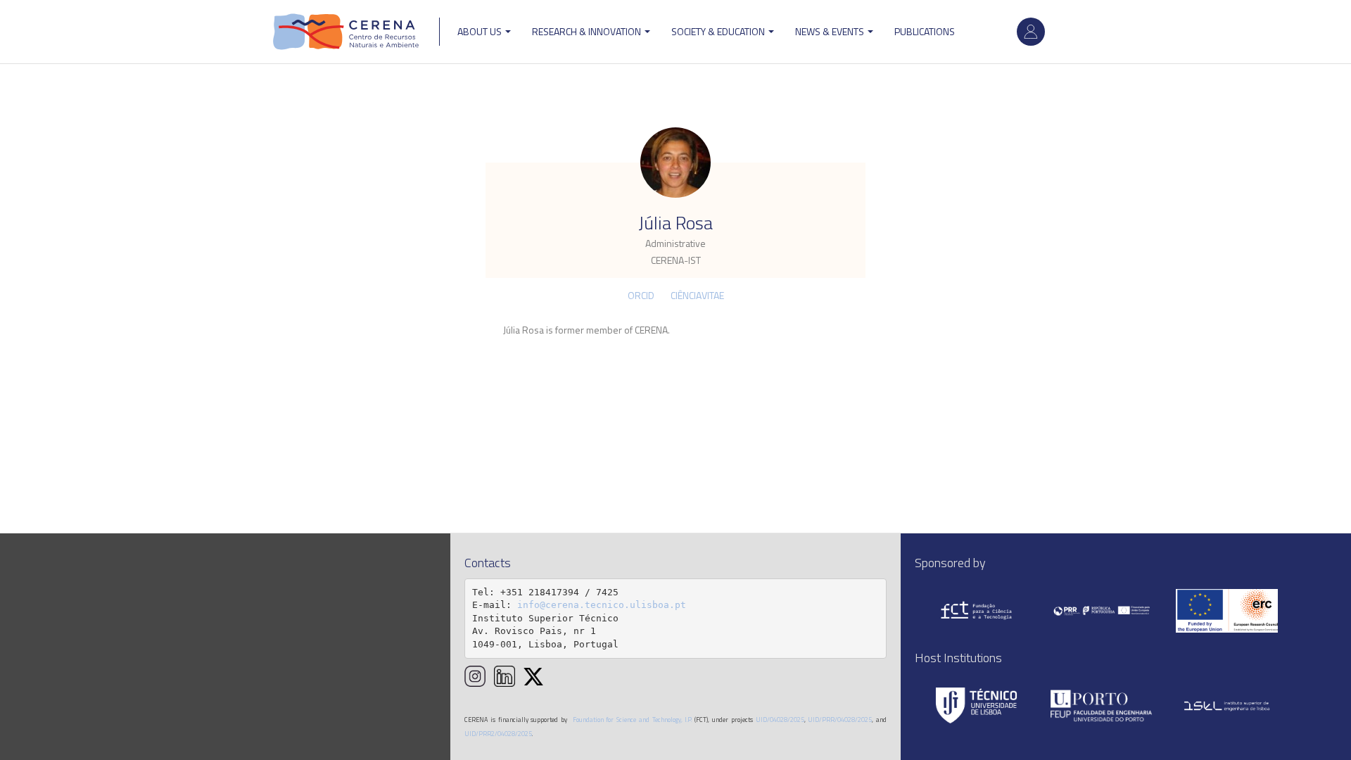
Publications (924, 31)
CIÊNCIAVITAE (697, 295)
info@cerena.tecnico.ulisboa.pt (601, 605)
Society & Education (719, 31)
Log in (1031, 32)
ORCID (641, 295)
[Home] (346, 32)
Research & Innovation (587, 31)
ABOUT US (480, 31)
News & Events (830, 31)
